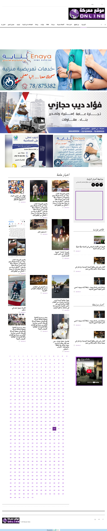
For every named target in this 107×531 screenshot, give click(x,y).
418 (15, 472)
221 (63, 414)
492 (54, 490)
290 (24, 436)
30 (23, 364)
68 (19, 374)
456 (10, 483)
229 (41, 418)
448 (32, 479)
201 (32, 411)
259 (58, 425)
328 (19, 447)
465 (50, 483)
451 (45, 479)
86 (41, 378)
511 (24, 498)
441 (58, 476)
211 (19, 414)
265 (28, 429)
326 (10, 447)
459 (24, 483)
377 (63, 458)
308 (45, 440)
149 (32, 396)
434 (28, 476)
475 (37, 487)
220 (58, 414)
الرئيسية (84, 25)
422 (32, 472)
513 (32, 498)
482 (10, 490)
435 (32, 476)
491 (50, 490)
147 (24, 396)
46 (36, 367)
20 (36, 360)
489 (41, 490)
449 (37, 479)
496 (15, 494)
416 (63, 469)
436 (37, 476)
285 (58, 432)
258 (54, 425)
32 (32, 364)
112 (41, 385)
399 (45, 465)
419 (19, 472)
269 (45, 429)
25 (58, 360)
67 (15, 374)
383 (32, 461)
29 (19, 364)
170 (10, 403)
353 (15, 454)
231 (50, 418)
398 (41, 465)
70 (28, 374)
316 (24, 443)
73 (41, 374)
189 (37, 407)
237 (19, 421)
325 (63, 443)
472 (24, 487)
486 (28, 490)
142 (58, 393)
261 (10, 429)
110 (32, 385)
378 (10, 461)
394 (24, 465)
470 (15, 487)
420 (24, 472)
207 (58, 411)
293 (37, 436)
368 (24, 458)
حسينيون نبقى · (42, 231)
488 (37, 490)
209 (10, 414)
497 (19, 494)
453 (54, 479)
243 (45, 421)
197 (15, 411)
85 (36, 378)
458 (19, 483)
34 (41, 364)
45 (32, 367)
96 (28, 382)
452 (50, 479)
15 (15, 360)
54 (15, 371)
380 (19, 461)
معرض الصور (11, 25)
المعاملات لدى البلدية (27, 25)
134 (24, 393)
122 (28, 389)
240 (32, 421)
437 (41, 476)
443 (10, 479)
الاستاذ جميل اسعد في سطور (19, 309)
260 (63, 425)
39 (63, 364)
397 (37, 465)
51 (58, 367)
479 (54, 487)
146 (19, 396)
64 (58, 371)
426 (50, 472)
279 (32, 432)
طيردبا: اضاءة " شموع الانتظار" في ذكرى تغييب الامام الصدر (61, 254)
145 (15, 396)
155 (58, 396)
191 (45, 407)
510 (19, 498)
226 (28, 418)
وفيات (42, 25)
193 (54, 407)
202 (37, 411)
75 (50, 374)
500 (32, 494)
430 (10, 476)
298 (58, 436)
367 (19, 458)
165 (45, 400)
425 (45, 472)
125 (41, 389)
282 (45, 432)
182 (63, 403)
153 (50, 396)
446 (24, 479)
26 (63, 360)
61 (45, 371)
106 (15, 385)
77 (58, 374)
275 (15, 432)
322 (50, 443)
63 (54, 371)
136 (32, 393)
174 (28, 403)
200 (28, 411)
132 (15, 393)
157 (10, 400)
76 (54, 374)
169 (63, 400)
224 (19, 418)
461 (32, 483)
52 (63, 367)
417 (10, 472)
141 (54, 393)
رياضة (36, 25)
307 (41, 440)
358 (37, 454)
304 (28, 440)
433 (24, 476)
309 (50, 440)
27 (10, 364)
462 (37, 483)
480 (58, 487)
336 (54, 447)
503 (45, 494)
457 (15, 483)
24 (54, 360)
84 (32, 378)
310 (54, 440)
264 (24, 429)
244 (50, 421)
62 (50, 371)
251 (24, 425)
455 (63, 479)
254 (37, 425)
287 (10, 436)
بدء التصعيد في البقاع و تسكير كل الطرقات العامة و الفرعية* (39, 289)
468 (63, 483)
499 (28, 494)
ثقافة (47, 25)
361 (50, 454)
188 (32, 407)
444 (15, 479)
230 (45, 418)
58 (32, 371)
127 (50, 389)
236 (15, 421)
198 (19, 411)
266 (32, 429)
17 (23, 360)
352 (10, 454)
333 (41, 447)
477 (45, 487)
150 (37, 396)
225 (24, 418)
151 (41, 396)
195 (63, 407)
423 (37, 472)
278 (28, 432)
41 (15, 367)
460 (28, 483)
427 (54, 472)
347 (45, 450)
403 (63, 465)
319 (37, 443)
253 (32, 425)
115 (54, 385)
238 (24, 421)
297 (54, 436)
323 (54, 443)
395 (28, 465)
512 (28, 498)
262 (15, 429)
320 (41, 443)
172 (19, 403)
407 (24, 469)
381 (24, 461)
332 (37, 447)
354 (19, 454)
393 (19, 465)
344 (32, 450)
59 (36, 371)
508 (10, 498)
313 (10, 443)
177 (41, 403)
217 (45, 414)
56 (23, 371)
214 (32, 414)
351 (63, 450)
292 (32, 436)
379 (15, 461)
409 (32, 469)
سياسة (53, 25)
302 (19, 440)
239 (28, 421)
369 (28, 458)
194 (58, 407)
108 (24, 385)
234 (63, 418)
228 (37, 418)
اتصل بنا (3, 25)
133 (19, 393)
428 (58, 472)
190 (41, 407)
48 (45, 367)
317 (28, 443)
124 (37, 389)
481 (63, 487)
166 (50, 400)
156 (63, 396)
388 (54, 461)
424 (41, 472)
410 (37, 469)
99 (41, 382)
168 (58, 400)
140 (50, 393)
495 (10, 494)
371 (37, 458)
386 (45, 461)
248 (10, 425)
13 (66, 356)
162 (32, 400)
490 (45, 490)
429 (63, 472)
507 (63, 494)
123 (32, 389)
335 (50, 447)
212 (24, 414)
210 (15, 414)
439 (50, 476)
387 (50, 461)
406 (19, 469)
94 (19, 382)
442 (63, 476)
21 (41, 360)
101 (50, 382)
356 (28, 454)
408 (28, 469)
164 (41, 400)
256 (45, 425)
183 (10, 407)
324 (58, 443)
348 (50, 450)
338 (63, 447)
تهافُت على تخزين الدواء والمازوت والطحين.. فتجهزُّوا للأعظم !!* (18, 198)
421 (28, 472)
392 (15, 465)
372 (41, 458)
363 (58, 454)
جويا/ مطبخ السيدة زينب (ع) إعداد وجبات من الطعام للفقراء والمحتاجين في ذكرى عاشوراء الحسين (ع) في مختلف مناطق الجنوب (60, 304)
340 (15, 450)
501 (37, 494)
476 (41, 487)
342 (24, 450)
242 (41, 421)
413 (50, 469)
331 (32, 447)
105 (10, 385)
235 (10, 421)
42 (19, 367)
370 (32, 458)
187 (28, 407)
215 (37, 414)
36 (50, 364)
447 (28, 479)
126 (45, 389)
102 (54, 382)
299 (63, 436)
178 (45, 403)
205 (50, 411)
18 (28, 360)
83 (28, 378)
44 (28, 367)
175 (32, 403)
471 (19, 487)
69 (23, 374)
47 (41, 367)
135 (28, 393)
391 (10, 465)
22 (45, 360)
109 (28, 385)
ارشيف (18, 25)
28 (15, 364)
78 (63, 374)
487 (32, 490)
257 (50, 425)
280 (37, 432)
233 (58, 418)
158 (15, 400)
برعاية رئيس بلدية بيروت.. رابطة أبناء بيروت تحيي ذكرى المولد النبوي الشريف (89, 288)
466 (54, 483)
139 (45, 393)
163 (37, 400)
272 (58, 429)
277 (24, 432)
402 (58, 465)
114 (50, 385)
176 (37, 403)
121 (24, 389)
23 (50, 360)
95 (23, 382)
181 (58, 403)
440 (54, 476)
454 (58, 479)
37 (54, 364)
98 (36, 382)
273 (63, 429)
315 (19, 443)
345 (37, 450)
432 (19, 476)
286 (63, 432)
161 (28, 400)
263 (19, 429)
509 (15, 498)
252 (28, 425)
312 (63, 440)
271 (54, 429)
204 (45, 411)
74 (45, 374)
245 (54, 421)
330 (28, 447)
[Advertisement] (53, 37)
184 (15, 407)
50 (54, 367)
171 (15, 403)
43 (23, 367)
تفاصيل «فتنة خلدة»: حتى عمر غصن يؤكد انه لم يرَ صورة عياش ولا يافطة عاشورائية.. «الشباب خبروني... (61, 345)
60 (41, 371)
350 (58, 450)
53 (10, 371)
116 (58, 385)
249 (15, 425)
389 (58, 461)
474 (32, 487)
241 (37, 421)
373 (45, 458)
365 (10, 458)
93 (15, 382)
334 (45, 447)
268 (41, 429)
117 (63, 385)
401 (54, 465)
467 (58, 483)
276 (19, 432)
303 (24, 440)
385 (41, 461)
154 (54, 396)
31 (28, 364)
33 (36, 364)
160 (24, 400)
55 (19, 371)
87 (45, 378)
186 (24, 407)
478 (50, 487)
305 (32, 440)
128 (54, 389)
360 (45, 454)
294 (41, 436)
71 (32, 374)
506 (58, 494)
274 (10, 432)
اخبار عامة (69, 25)
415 (58, 469)
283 (50, 432)
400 (50, 465)
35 (45, 364)
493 (58, 490)
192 (50, 407)
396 (32, 465)
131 (10, 393)
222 (10, 418)
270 (50, 429)
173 (24, 403)
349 (54, 450)
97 (32, 382)
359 (41, 454)
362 (54, 454)
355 (24, 454)
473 (28, 487)
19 (32, 360)
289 (19, 436)
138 (41, 393)
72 (36, 374)
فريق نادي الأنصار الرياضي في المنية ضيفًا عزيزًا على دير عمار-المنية (90, 247)
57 (28, 371)
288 (15, 436)
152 (45, 396)
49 (50, 367)
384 (37, 461)
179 (50, 403)
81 (19, 378)
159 (19, 400)
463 (41, 483)
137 (37, 393)
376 (58, 458)
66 (10, 374)
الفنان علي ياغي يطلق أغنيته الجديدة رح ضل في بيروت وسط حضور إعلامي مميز (90, 268)
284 (54, 432)
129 (58, 389)
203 (41, 411)
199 (24, 411)
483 (15, 490)
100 (45, 382)
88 (50, 378)
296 (50, 436)
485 (24, 490)
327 (15, 447)
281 (41, 432)
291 (28, 436)
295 (45, 436)
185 (19, 407)
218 (50, 414)
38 (58, 364)
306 (37, 440)
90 (58, 378)
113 (45, 385)
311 (58, 440)
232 (54, 418)
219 (54, 414)
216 (41, 414)
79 (10, 378)
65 (63, 371)
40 (10, 367)
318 (32, 443)
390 (63, 461)
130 (63, 389)
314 (15, 443)
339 (10, 450)
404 (10, 469)
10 (53, 356)
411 (41, 469)
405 (15, 469)
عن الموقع (76, 25)
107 (19, 385)
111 (37, 385)
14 (10, 360)
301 (15, 440)
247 (63, 421)
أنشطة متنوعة (60, 25)
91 (63, 378)
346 (41, 450)
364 (63, 454)
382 (28, 461)
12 (62, 356)
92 (10, 382)
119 (15, 389)
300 (10, 440)
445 (19, 479)
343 (28, 450)
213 (28, 414)
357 (32, 454)
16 (19, 360)
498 (24, 494)
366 (15, 458)
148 (28, 396)
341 (19, 450)
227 (32, 418)
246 (58, 421)
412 (45, 469)
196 (10, 411)
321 (45, 443)
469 (10, 487)
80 (15, 378)
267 (37, 429)
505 (54, 494)
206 (54, 411)
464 (45, 483)
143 (63, 393)
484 (19, 490)
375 (54, 458)
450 (41, 479)
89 (54, 378)
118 (10, 389)
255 (41, 425)
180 (54, 403)
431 (15, 476)
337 (58, 447)
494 (63, 490)
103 (58, 382)
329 (24, 447)
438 (45, 476)
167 (54, 400)
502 (41, 494)
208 (63, 411)
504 (50, 494)
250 (19, 425)
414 (54, 469)
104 (63, 382)
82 (23, 378)
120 (19, 389)
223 (15, 418)
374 (50, 458)
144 (10, 396)
